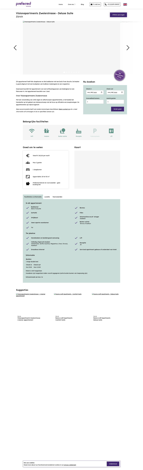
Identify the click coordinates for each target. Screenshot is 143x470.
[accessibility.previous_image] (15, 48)
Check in (89, 89)
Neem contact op (64, 109)
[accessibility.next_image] (128, 48)
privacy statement (70, 465)
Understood (113, 464)
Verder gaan (118, 109)
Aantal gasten (111, 98)
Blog (82, 4)
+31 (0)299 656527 (113, 4)
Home (61, 4)
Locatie (47, 197)
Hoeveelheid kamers (92, 98)
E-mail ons (96, 4)
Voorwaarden (57, 197)
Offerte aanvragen (118, 15)
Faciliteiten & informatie (33, 197)
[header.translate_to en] (125, 4)
